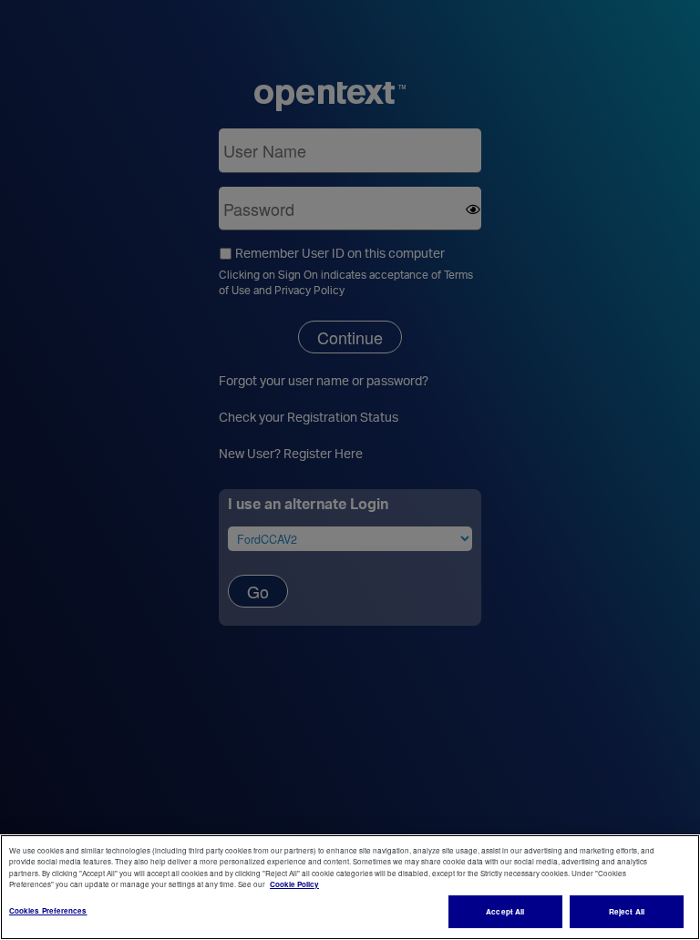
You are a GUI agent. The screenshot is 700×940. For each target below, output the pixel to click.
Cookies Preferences (48, 910)
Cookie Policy (294, 884)
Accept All (505, 911)
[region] (350, 887)
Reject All (626, 911)
